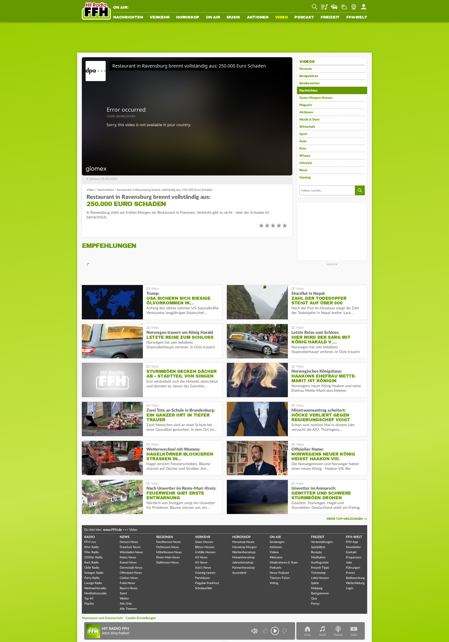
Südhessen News (167, 562)
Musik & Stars (309, 119)
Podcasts (276, 567)
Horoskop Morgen (244, 547)
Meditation (318, 557)
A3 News (201, 557)
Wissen (304, 155)
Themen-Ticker (280, 578)
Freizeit (330, 17)
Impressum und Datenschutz (102, 618)
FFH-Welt (356, 17)
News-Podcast (279, 572)
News (125, 537)
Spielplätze (318, 547)
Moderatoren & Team (284, 562)
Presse (350, 572)
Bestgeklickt (308, 76)
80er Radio (91, 547)
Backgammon (320, 593)
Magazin (305, 105)
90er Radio (91, 552)
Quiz (314, 598)
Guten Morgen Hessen (316, 98)
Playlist (324, 5)
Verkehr (159, 17)
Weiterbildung (355, 583)
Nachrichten (128, 17)
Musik (233, 17)
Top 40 (88, 598)
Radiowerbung (355, 578)
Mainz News (128, 557)
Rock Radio (91, 562)
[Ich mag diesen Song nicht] (284, 631)
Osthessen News (167, 547)
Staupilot (334, 5)
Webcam (353, 5)
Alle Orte (126, 603)
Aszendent (239, 572)
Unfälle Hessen (205, 552)
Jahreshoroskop (242, 562)
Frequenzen (353, 557)
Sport (303, 134)
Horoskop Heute (243, 542)
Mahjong (316, 588)
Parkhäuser (202, 578)
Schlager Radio (93, 572)
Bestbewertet (309, 83)
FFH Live (90, 542)
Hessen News (129, 542)
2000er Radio (93, 557)
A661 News (203, 567)
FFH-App (352, 542)
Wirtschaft (307, 126)
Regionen (164, 537)
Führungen (353, 567)
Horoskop (187, 17)
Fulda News (127, 583)
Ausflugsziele (320, 562)
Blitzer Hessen (204, 547)
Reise (303, 170)
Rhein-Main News (168, 557)
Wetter (344, 5)
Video (281, 17)
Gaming (305, 177)
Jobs (349, 562)
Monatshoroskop (243, 557)
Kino (302, 148)
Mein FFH (363, 5)
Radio (89, 537)
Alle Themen (128, 608)
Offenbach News (131, 572)
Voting (274, 583)
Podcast (304, 17)
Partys (315, 603)
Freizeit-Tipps (320, 567)
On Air (213, 17)
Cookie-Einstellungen (141, 618)
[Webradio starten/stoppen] (275, 631)
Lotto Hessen (320, 578)
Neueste (305, 69)
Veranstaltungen (322, 542)
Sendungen (277, 542)
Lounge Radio (93, 583)
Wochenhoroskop (243, 552)
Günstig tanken (205, 572)
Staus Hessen (204, 542)
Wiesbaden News (131, 552)
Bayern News (129, 588)
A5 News (201, 562)
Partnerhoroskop (243, 567)
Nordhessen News (168, 542)
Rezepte (316, 552)
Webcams (276, 557)
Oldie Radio (91, 567)
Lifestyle (305, 163)
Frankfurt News (130, 547)
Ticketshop (318, 572)
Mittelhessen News (169, 552)
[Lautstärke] (254, 631)
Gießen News (129, 578)
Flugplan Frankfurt (207, 583)
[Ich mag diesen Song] (266, 631)
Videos (274, 552)
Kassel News (128, 562)
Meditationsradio (95, 593)
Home (307, 635)
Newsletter (353, 547)
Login (349, 588)
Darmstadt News (131, 567)
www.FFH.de (112, 529)
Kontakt (351, 552)
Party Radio (91, 578)
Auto (303, 141)
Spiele (315, 583)
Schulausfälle (203, 588)
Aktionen (257, 17)
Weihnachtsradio (95, 588)
